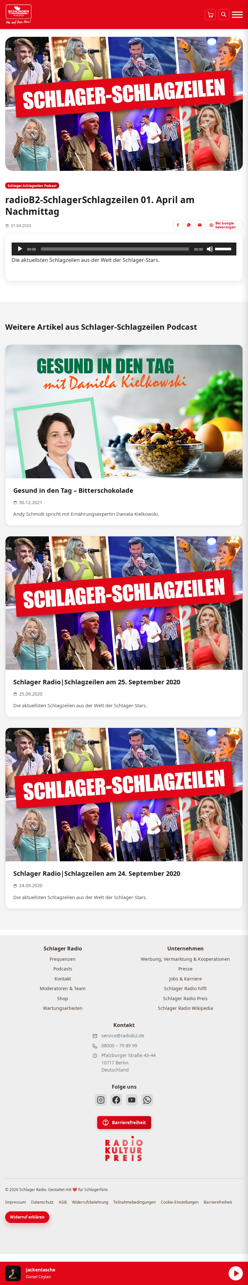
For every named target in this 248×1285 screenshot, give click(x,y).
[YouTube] (132, 1100)
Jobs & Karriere (185, 979)
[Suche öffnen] (223, 14)
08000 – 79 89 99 (119, 1045)
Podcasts (62, 969)
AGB (63, 1202)
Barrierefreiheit (129, 1122)
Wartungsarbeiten (63, 1008)
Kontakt (63, 979)
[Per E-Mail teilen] (200, 225)
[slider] (224, 248)
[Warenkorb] (210, 14)
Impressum (15, 1202)
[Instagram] (101, 1100)
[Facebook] (116, 1100)
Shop (62, 998)
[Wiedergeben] (20, 249)
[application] (124, 249)
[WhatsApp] (147, 1100)
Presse (185, 969)
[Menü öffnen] (237, 14)
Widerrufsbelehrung (90, 1202)
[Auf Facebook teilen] (178, 225)
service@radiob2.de (122, 1035)
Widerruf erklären (27, 1217)
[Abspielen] (236, 1273)
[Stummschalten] (210, 249)
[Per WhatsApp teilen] (189, 225)
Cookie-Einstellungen (180, 1202)
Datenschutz (42, 1202)
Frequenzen (63, 959)
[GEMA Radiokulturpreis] (124, 1148)
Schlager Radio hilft (185, 988)
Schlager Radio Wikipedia (185, 1008)
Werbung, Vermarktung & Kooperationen (185, 959)
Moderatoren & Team (63, 988)
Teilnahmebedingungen (134, 1202)
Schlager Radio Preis (185, 998)
